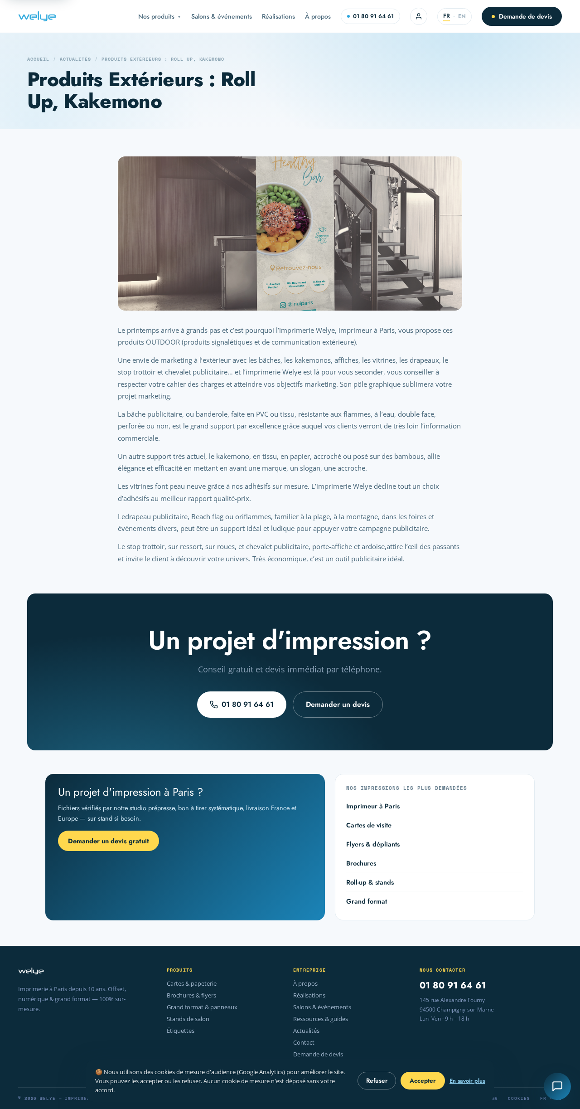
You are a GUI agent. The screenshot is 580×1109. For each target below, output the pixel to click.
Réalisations (278, 16)
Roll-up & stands (370, 882)
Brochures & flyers (191, 995)
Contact (303, 1042)
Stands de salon (188, 1019)
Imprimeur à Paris (373, 806)
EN (462, 16)
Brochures (361, 863)
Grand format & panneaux (202, 1007)
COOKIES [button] (519, 1098)
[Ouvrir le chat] (557, 1086)
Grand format (366, 901)
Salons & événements (221, 16)
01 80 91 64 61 (373, 16)
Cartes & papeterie (192, 983)
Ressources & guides (320, 1019)
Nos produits (159, 16)
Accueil (38, 59)
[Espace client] (418, 16)
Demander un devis (338, 704)
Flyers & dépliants (373, 844)
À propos (318, 16)
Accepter (423, 1080)
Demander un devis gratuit (108, 841)
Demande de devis (525, 16)
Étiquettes (180, 1031)
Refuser (376, 1080)
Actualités (76, 59)
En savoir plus (467, 1081)
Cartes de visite (369, 825)
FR (446, 16)
